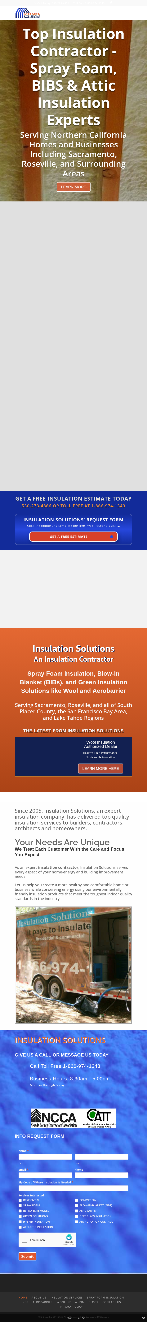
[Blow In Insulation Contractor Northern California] (73, 1022)
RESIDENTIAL (31, 1200)
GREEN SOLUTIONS (35, 1216)
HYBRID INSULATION (36, 1221)
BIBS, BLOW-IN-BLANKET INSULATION (73, 323)
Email (23, 1169)
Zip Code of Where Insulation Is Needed (46, 1182)
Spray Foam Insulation (105, 1297)
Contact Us (111, 1302)
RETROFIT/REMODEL (35, 1210)
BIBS (25, 1302)
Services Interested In (33, 1195)
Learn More (73, 187)
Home (23, 1297)
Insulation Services (67, 1297)
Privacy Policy (71, 1306)
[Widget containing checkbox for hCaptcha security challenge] (47, 1240)
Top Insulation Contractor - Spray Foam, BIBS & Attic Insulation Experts (73, 76)
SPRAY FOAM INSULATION (73, 282)
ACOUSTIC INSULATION (37, 1227)
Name (24, 1151)
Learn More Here (100, 768)
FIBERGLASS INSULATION (95, 1216)
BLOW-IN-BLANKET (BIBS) (95, 1205)
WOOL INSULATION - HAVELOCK (73, 365)
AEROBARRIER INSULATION (73, 404)
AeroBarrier (43, 1302)
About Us (39, 1297)
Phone (79, 1169)
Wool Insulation (70, 1302)
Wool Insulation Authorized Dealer (100, 744)
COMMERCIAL (88, 1200)
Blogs (93, 1302)
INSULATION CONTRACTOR (73, 243)
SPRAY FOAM (31, 1205)
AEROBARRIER (88, 1210)
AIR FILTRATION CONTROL (96, 1221)
